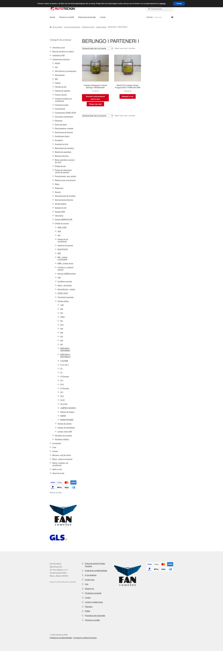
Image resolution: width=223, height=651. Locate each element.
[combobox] (159, 9)
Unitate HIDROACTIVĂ (63, 219)
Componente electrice (72, 27)
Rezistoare (59, 188)
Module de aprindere (63, 152)
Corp (54, 447)
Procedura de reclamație (95, 615)
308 (61, 328)
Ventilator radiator (62, 439)
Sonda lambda (60, 204)
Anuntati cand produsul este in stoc (95, 97)
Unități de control (88, 27)
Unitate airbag (101, 27)
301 (61, 321)
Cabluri (58, 83)
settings (163, 4)
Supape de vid (60, 208)
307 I (62, 325)
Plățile (87, 611)
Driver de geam (61, 124)
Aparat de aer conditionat (63, 240)
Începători (59, 140)
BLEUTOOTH (63, 249)
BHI (56, 79)
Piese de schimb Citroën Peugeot (95, 564)
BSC (59, 253)
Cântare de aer (60, 87)
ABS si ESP (62, 227)
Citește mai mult (95, 104)
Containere (56, 443)
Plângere (88, 606)
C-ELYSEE (64, 361)
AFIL (59, 231)
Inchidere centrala (65, 281)
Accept (179, 3)
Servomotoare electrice (64, 200)
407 (61, 336)
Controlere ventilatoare (64, 116)
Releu (57, 184)
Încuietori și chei (61, 144)
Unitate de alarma (64, 423)
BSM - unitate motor (65, 263)
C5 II (62, 396)
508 (61, 340)
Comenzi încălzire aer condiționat (63, 99)
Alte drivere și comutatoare (65, 71)
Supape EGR (60, 211)
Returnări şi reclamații (87, 17)
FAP (59, 277)
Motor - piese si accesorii (62, 459)
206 (61, 309)
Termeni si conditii (66, 17)
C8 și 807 (63, 404)
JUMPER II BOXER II (68, 408)
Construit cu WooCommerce (85, 637)
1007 (62, 305)
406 (61, 332)
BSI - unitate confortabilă (62, 258)
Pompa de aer (60, 166)
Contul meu (89, 579)
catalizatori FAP (58, 55)
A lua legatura (90, 575)
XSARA (63, 416)
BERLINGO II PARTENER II (65, 355)
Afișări (57, 63)
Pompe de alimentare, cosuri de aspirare (63, 171)
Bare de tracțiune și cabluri (63, 51)
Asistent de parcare (65, 245)
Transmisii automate (66, 297)
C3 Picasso (64, 376)
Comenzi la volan (62, 105)
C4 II (62, 384)
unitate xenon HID (65, 431)
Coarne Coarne (61, 94)
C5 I (61, 392)
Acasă (52, 17)
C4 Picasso (64, 388)
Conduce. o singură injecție (65, 268)
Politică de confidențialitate (96, 570)
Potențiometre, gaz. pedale (65, 176)
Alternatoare (60, 75)
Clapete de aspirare (62, 90)
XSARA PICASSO (67, 419)
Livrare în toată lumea (94, 602)
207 (61, 313)
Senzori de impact (67, 412)
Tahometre (59, 215)
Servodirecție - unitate (66, 289)
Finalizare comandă (93, 593)
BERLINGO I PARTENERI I (65, 349)
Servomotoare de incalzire (65, 196)
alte (56, 67)
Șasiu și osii (57, 469)
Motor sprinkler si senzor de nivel (65, 161)
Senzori (58, 192)
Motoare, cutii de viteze (61, 455)
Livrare (103, 17)
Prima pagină (57, 27)
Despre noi (89, 588)
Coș (86, 584)
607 (61, 344)
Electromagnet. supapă (64, 128)
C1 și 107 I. (64, 365)
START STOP (63, 293)
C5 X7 (62, 400)
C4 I (61, 380)
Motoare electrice (62, 156)
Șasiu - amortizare (65, 285)
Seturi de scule (58, 473)
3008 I (62, 317)
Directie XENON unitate (67, 273)
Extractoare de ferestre (64, 132)
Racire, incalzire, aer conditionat (60, 464)
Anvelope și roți (58, 47)
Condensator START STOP (65, 112)
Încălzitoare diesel (62, 136)
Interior (55, 451)
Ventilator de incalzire (63, 435)
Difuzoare (58, 120)
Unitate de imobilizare (66, 427)
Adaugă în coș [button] (127, 96)
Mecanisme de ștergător (64, 148)
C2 (61, 368)
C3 (61, 372)
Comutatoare (60, 108)
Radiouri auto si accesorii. (65, 180)
